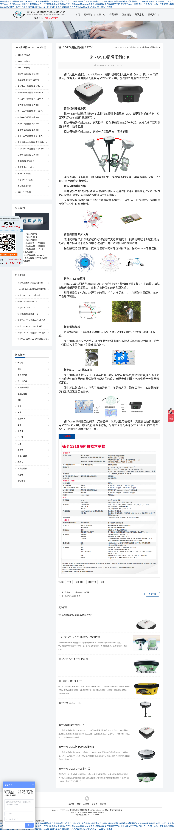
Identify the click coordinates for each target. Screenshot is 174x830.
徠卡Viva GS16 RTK (26, 308)
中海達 (20, 431)
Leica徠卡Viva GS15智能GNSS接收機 (34, 289)
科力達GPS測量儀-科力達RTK (30, 99)
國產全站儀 (22, 394)
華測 (19, 425)
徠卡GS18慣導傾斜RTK (28, 314)
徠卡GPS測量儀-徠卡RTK (28, 117)
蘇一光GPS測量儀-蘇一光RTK (30, 111)
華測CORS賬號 (24, 173)
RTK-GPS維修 (24, 55)
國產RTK (21, 419)
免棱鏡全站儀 (23, 387)
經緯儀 (20, 462)
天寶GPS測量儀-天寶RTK (28, 124)
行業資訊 (113, 14)
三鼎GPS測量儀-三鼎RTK (28, 155)
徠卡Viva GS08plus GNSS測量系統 (32, 339)
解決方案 (139, 14)
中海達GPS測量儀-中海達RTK (30, 86)
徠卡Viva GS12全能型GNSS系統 (31, 333)
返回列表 (152, 594)
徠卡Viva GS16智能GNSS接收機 (31, 320)
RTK (19, 400)
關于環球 (88, 14)
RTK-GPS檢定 (24, 61)
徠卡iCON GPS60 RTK (27, 301)
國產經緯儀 (22, 468)
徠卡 (19, 406)
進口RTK (92, 582)
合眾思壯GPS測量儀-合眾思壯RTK (32, 142)
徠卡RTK (79, 582)
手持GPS (21, 481)
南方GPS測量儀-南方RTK (28, 105)
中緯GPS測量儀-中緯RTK (28, 74)
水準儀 (20, 450)
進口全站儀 (22, 381)
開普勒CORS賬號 (25, 180)
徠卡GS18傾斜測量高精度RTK (30, 283)
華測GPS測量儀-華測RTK (28, 130)
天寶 (19, 412)
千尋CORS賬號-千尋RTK (28, 80)
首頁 (77, 14)
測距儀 (20, 475)
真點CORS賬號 (24, 186)
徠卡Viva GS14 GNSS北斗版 (30, 326)
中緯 (19, 369)
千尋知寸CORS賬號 (26, 167)
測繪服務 (126, 14)
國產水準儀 (22, 456)
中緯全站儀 (22, 375)
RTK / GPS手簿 (24, 192)
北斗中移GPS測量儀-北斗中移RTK (32, 148)
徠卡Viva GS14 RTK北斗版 (29, 295)
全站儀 (20, 362)
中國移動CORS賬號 (26, 161)
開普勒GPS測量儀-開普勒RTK (30, 92)
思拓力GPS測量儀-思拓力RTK (30, 136)
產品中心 (101, 14)
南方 (19, 443)
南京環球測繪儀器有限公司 (79, 810)
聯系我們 (152, 14)
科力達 (20, 437)
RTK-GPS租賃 (24, 68)
